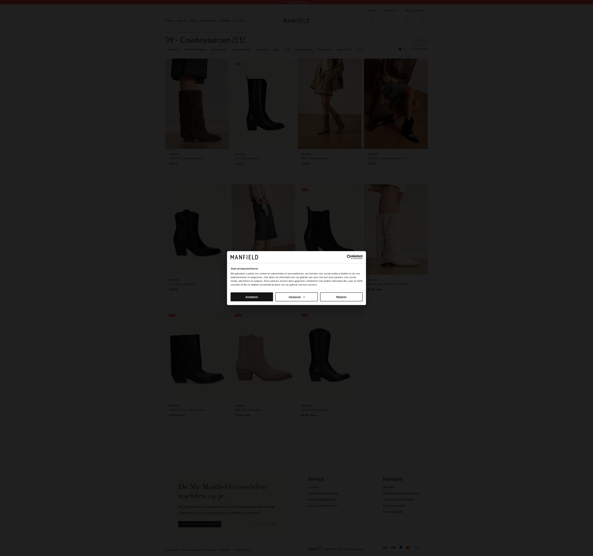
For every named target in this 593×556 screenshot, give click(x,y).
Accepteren (252, 296)
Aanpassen (295, 296)
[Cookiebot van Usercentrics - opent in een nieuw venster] (349, 257)
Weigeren (341, 296)
